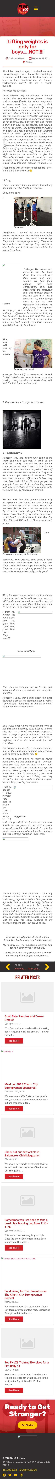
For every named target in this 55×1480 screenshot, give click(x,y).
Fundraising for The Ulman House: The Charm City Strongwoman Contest (26, 1295)
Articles (29, 62)
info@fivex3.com (28, 1470)
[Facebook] (4, 1475)
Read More (14, 1041)
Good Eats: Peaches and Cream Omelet (24, 1018)
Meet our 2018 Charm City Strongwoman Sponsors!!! (21, 1086)
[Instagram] (21, 1475)
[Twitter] (10, 1475)
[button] (36, 8)
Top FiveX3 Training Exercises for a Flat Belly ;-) (27, 1364)
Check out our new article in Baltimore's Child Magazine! (22, 1154)
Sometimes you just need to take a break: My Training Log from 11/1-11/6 (26, 1223)
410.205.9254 (10, 1470)
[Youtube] (15, 1475)
